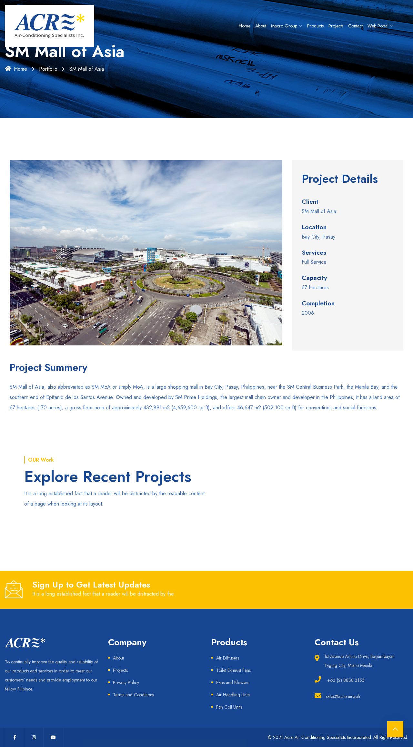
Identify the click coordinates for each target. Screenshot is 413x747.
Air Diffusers (227, 658)
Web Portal (378, 26)
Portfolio (48, 69)
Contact (355, 26)
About (260, 26)
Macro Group (284, 26)
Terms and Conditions (133, 694)
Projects (335, 26)
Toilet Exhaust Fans (233, 670)
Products (315, 26)
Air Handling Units (233, 694)
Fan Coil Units (229, 707)
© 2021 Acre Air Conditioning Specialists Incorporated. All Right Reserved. (338, 737)
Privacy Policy (126, 682)
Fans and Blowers (232, 682)
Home (244, 26)
